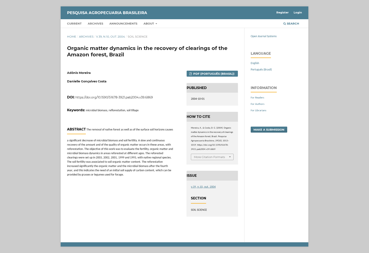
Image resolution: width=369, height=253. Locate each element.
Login (298, 12)
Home (71, 36)
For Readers (257, 97)
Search (292, 23)
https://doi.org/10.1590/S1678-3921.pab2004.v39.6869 (114, 97)
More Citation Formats (209, 157)
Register (282, 12)
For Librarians (258, 110)
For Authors (257, 104)
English (255, 63)
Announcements (123, 23)
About (149, 23)
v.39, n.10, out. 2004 (110, 36)
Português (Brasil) (261, 69)
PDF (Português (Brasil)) (213, 73)
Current (74, 23)
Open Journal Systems (264, 36)
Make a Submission (268, 129)
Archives (95, 23)
